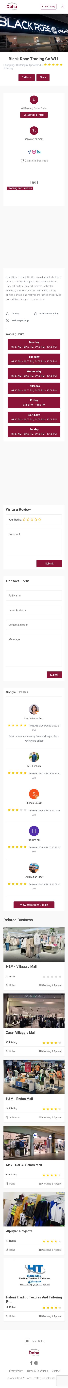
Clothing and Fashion (20, 188)
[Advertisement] (34, 472)
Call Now (26, 77)
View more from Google (34, 904)
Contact (56, 1371)
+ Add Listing (48, 6)
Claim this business (36, 160)
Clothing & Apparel (52, 985)
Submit (49, 563)
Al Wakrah (14, 1117)
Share (43, 77)
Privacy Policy (15, 1371)
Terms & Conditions (37, 1371)
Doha (12, 985)
